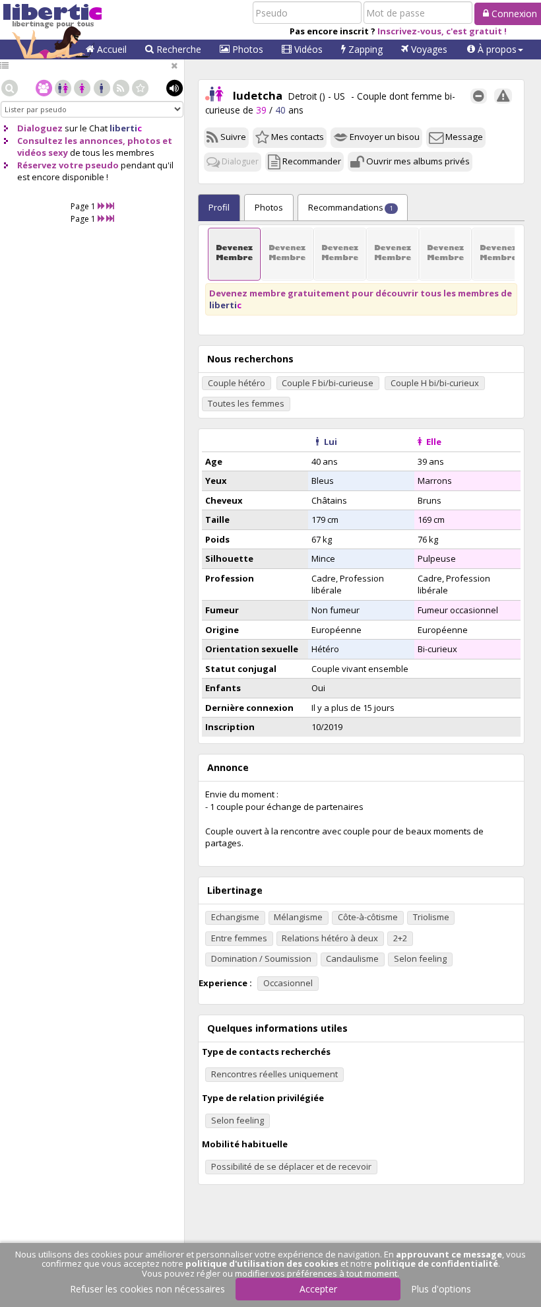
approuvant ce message (449, 1254)
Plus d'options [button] (441, 1289)
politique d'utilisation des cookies (261, 1263)
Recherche (177, 49)
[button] (495, 49)
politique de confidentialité (436, 1263)
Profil (219, 207)
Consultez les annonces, (71, 141)
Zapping (364, 49)
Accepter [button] (318, 1289)
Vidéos (307, 49)
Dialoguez (40, 128)
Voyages (427, 49)
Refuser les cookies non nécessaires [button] (147, 1289)
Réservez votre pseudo (68, 165)
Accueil (110, 49)
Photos (246, 49)
